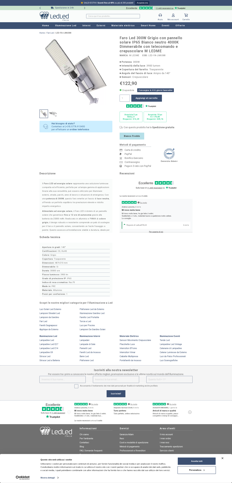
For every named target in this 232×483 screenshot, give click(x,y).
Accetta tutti (196, 461)
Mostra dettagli (48, 478)
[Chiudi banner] (222, 458)
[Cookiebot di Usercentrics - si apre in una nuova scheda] (23, 478)
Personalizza (195, 470)
